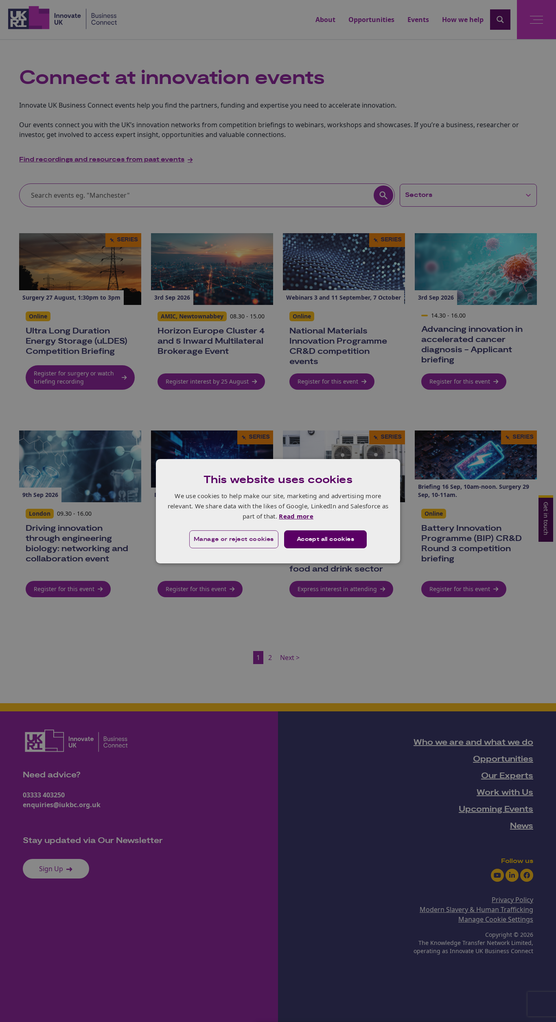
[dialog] (278, 511)
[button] (233, 539)
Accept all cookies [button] (325, 539)
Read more (296, 516)
